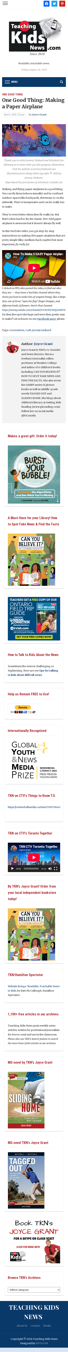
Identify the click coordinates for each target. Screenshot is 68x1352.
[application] (34, 857)
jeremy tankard (41, 330)
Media (47, 1325)
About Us (22, 1325)
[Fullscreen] (55, 868)
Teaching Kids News (34, 1312)
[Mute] (50, 868)
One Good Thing (12, 94)
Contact (35, 1325)
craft (28, 330)
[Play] (12, 868)
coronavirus (16, 330)
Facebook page (46, 318)
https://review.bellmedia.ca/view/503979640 (34, 807)
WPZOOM (42, 1343)
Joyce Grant (39, 114)
